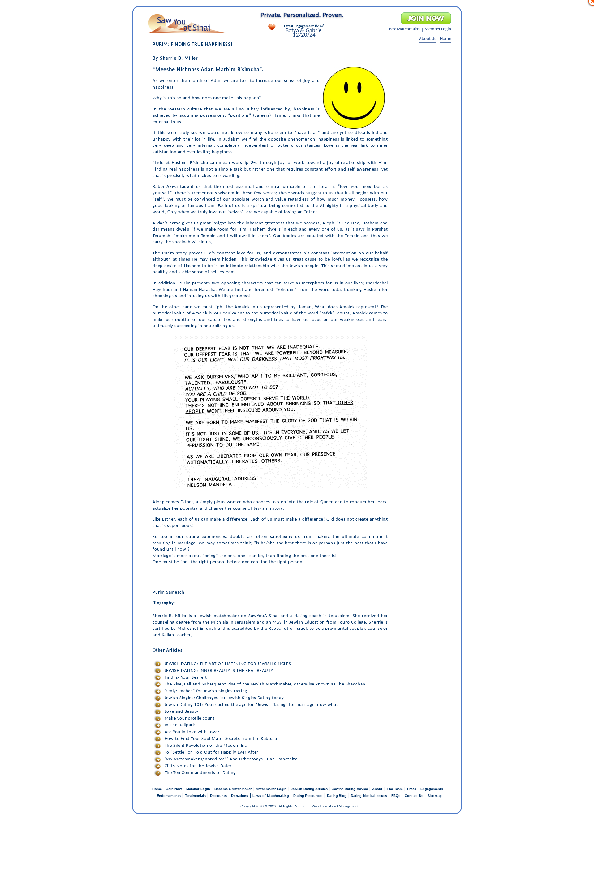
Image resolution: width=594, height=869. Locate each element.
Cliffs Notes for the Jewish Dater (197, 766)
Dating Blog (337, 796)
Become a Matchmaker (233, 789)
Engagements (432, 789)
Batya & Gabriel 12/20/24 (304, 33)
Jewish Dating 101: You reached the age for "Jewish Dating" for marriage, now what (250, 705)
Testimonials (196, 796)
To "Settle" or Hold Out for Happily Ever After (210, 752)
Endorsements (169, 796)
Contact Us (414, 796)
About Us (427, 39)
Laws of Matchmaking (271, 796)
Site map (435, 796)
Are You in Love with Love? (191, 732)
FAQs (396, 796)
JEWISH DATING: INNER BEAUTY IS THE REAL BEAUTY (218, 670)
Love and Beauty (180, 711)
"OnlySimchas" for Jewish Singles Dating (205, 691)
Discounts (219, 796)
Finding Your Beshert (185, 677)
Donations (240, 796)
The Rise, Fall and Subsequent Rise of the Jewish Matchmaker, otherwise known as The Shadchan (264, 684)
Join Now (174, 789)
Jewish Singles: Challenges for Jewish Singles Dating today (223, 698)
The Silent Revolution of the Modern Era (205, 745)
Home (445, 39)
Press (412, 789)
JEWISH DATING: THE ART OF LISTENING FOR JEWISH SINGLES (227, 664)
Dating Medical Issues (369, 796)
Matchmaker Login (271, 789)
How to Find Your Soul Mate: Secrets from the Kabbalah (221, 739)
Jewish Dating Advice (350, 789)
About (378, 789)
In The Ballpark (179, 725)
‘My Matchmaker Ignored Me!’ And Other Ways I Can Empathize (230, 759)
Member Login (437, 29)
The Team (395, 789)
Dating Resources (308, 796)
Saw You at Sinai (186, 23)
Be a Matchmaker (405, 29)
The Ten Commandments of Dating (199, 773)
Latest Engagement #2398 (304, 26)
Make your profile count (188, 718)
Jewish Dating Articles (310, 789)
